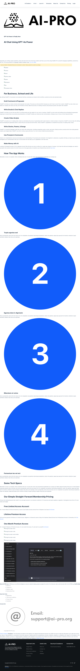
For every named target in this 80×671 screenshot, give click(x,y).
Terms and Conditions (11, 597)
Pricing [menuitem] (69, 3)
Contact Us (8, 587)
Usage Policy (29, 646)
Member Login (9, 589)
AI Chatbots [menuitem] (28, 3)
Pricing (41, 651)
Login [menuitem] (74, 3)
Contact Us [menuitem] (62, 3)
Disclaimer (8, 601)
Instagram (5, 633)
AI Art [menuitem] (34, 3)
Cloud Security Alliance (55, 646)
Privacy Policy (9, 599)
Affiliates (42, 653)
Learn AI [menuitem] (41, 3)
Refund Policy (29, 649)
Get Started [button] (51, 509)
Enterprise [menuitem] (48, 3)
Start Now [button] (52, 148)
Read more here (40, 638)
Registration (9, 595)
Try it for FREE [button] (33, 62)
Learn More (7, 667)
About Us (8, 585)
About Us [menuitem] (55, 3)
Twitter (1, 633)
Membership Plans (10, 591)
